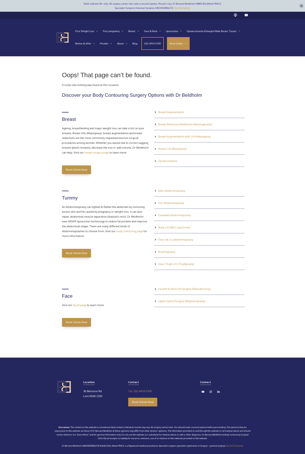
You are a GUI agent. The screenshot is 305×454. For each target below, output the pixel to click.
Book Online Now (76, 169)
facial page (79, 305)
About (120, 43)
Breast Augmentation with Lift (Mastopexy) (184, 136)
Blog (134, 43)
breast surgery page (96, 152)
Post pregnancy (111, 31)
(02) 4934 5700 (152, 43)
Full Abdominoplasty (171, 203)
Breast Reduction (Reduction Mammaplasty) (185, 124)
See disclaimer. (182, 8)
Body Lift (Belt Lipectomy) (174, 227)
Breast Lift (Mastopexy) (172, 148)
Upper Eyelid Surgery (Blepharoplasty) (181, 301)
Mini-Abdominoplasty (171, 190)
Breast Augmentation (171, 112)
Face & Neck (150, 31)
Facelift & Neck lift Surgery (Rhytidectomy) (184, 289)
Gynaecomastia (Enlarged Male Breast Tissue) (211, 31)
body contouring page (129, 231)
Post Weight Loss (84, 31)
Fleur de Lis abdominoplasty (175, 239)
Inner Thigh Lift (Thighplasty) (176, 264)
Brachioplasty (166, 251)
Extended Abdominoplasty (174, 215)
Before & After (83, 43)
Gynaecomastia (167, 161)
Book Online (176, 43)
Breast (131, 31)
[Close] (301, 6)
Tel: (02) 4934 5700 (140, 391)
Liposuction (172, 31)
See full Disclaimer (234, 445)
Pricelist (104, 43)
